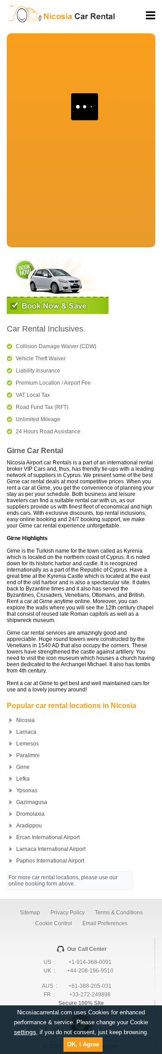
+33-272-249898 (90, 994)
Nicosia (25, 720)
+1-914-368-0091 (90, 962)
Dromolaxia (30, 814)
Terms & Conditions (119, 912)
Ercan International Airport (48, 837)
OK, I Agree (83, 1044)
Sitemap (30, 912)
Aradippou (29, 825)
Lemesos (27, 744)
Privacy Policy (67, 912)
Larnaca (26, 732)
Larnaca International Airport (51, 849)
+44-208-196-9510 (90, 971)
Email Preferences (104, 923)
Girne (23, 767)
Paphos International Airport (50, 861)
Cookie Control (53, 923)
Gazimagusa (31, 802)
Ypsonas (26, 790)
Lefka (23, 779)
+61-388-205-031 (90, 986)
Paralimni (28, 755)
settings (25, 1032)
